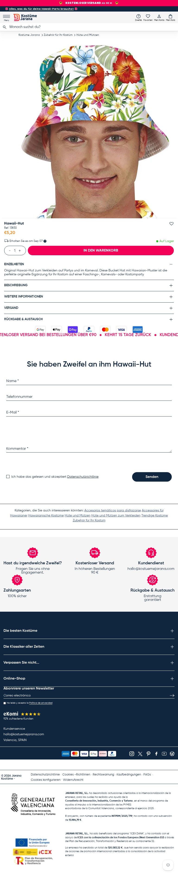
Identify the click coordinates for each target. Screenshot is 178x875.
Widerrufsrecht (73, 779)
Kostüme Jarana (29, 35)
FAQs (147, 774)
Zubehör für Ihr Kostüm (58, 35)
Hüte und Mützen (87, 35)
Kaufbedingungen (129, 774)
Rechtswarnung (103, 774)
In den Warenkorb (100, 250)
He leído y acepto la (29, 703)
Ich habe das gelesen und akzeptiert (55, 476)
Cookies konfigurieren (45, 779)
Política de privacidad (40, 703)
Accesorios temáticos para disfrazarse (112, 510)
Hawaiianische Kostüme (46, 515)
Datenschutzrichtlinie (83, 476)
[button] (170, 17)
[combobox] (89, 27)
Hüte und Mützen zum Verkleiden (115, 515)
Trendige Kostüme (154, 515)
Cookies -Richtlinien (76, 774)
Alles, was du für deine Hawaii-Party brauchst (41, 9)
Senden (152, 477)
